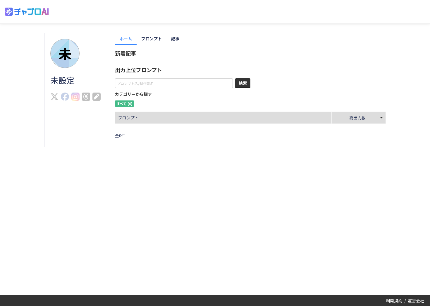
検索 (243, 83)
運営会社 (416, 301)
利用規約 (394, 301)
